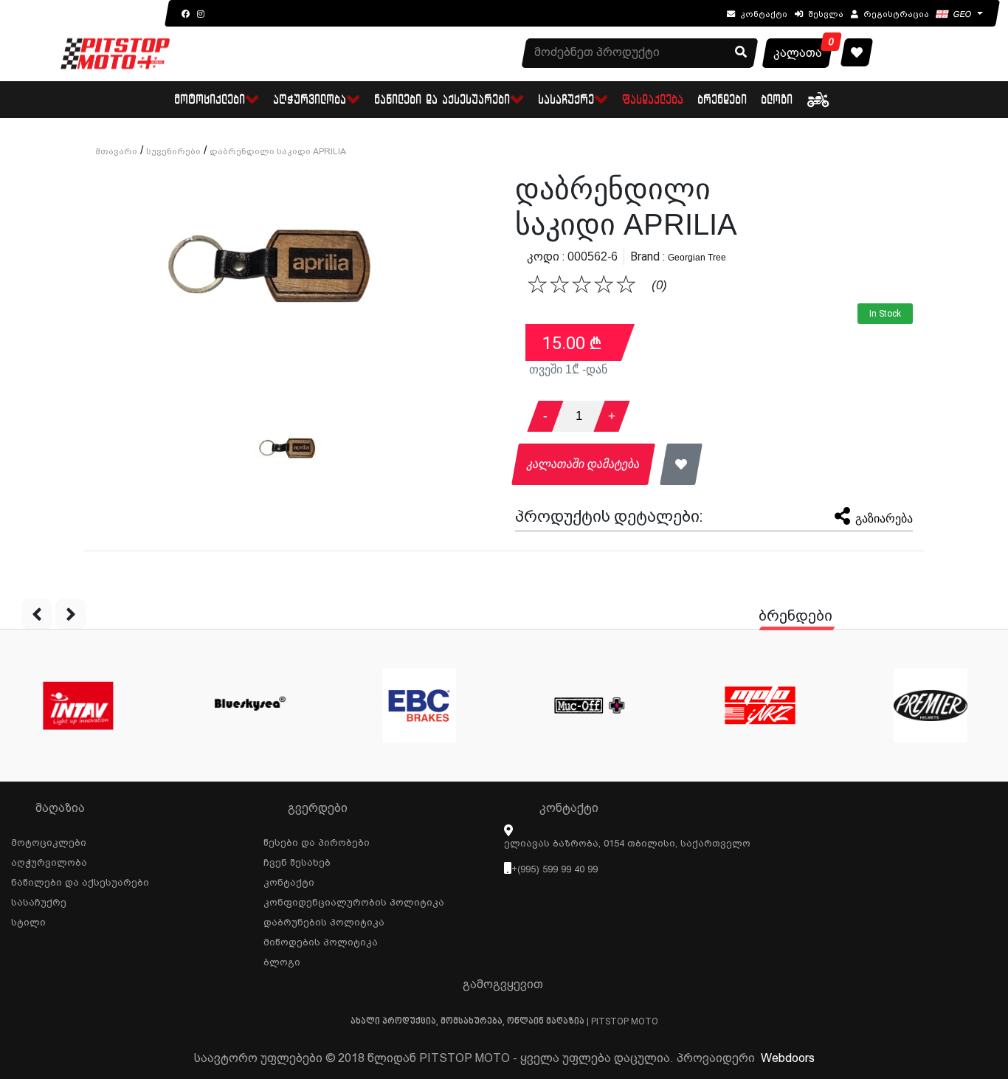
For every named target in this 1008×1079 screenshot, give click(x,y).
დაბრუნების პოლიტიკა (323, 920)
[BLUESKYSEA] (248, 705)
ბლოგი (777, 99)
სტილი (28, 920)
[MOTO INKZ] (759, 705)
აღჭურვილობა (49, 860)
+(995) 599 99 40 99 (554, 869)
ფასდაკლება (653, 99)
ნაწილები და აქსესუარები (80, 880)
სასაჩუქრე (38, 900)
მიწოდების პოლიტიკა (320, 940)
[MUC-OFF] (589, 705)
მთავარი (116, 151)
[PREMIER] (930, 705)
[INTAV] (78, 705)
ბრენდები (723, 99)
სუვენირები (173, 151)
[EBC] (419, 705)
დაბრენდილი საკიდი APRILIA (278, 151)
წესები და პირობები (316, 840)
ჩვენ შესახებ (297, 860)
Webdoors (788, 1058)
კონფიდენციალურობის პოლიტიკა (353, 900)
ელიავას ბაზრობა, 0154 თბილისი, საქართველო (627, 843)
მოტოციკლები (48, 840)
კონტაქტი (288, 880)
